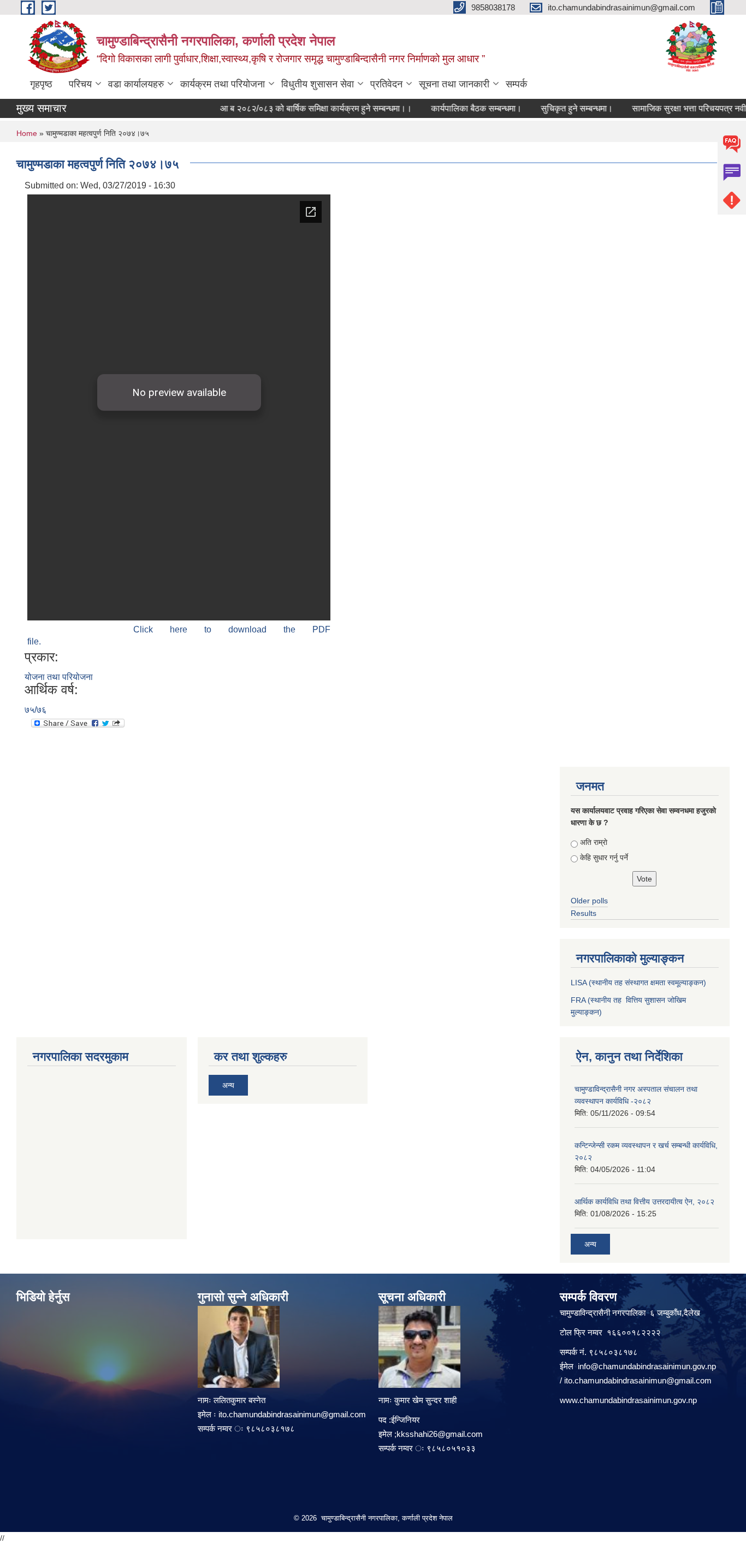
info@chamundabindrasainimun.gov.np (647, 1366)
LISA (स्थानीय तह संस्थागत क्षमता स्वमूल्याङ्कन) (638, 982)
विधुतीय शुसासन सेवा (317, 84)
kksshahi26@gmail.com (439, 1434)
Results (583, 913)
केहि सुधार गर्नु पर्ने (604, 857)
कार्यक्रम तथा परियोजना (222, 84)
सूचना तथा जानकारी (454, 84)
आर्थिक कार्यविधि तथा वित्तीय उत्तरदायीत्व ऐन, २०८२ (644, 1201)
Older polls (589, 900)
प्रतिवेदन (386, 84)
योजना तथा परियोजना (59, 677)
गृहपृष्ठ (41, 84)
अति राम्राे (593, 842)
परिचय (80, 84)
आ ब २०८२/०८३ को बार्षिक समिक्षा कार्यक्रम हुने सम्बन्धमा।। (302, 108)
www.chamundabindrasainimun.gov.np (628, 1400)
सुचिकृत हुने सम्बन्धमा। (562, 108)
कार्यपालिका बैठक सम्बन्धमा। (462, 108)
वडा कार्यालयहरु (136, 84)
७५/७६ (35, 709)
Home (26, 133)
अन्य (228, 1085)
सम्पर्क (516, 84)
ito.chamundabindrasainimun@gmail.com (292, 1414)
